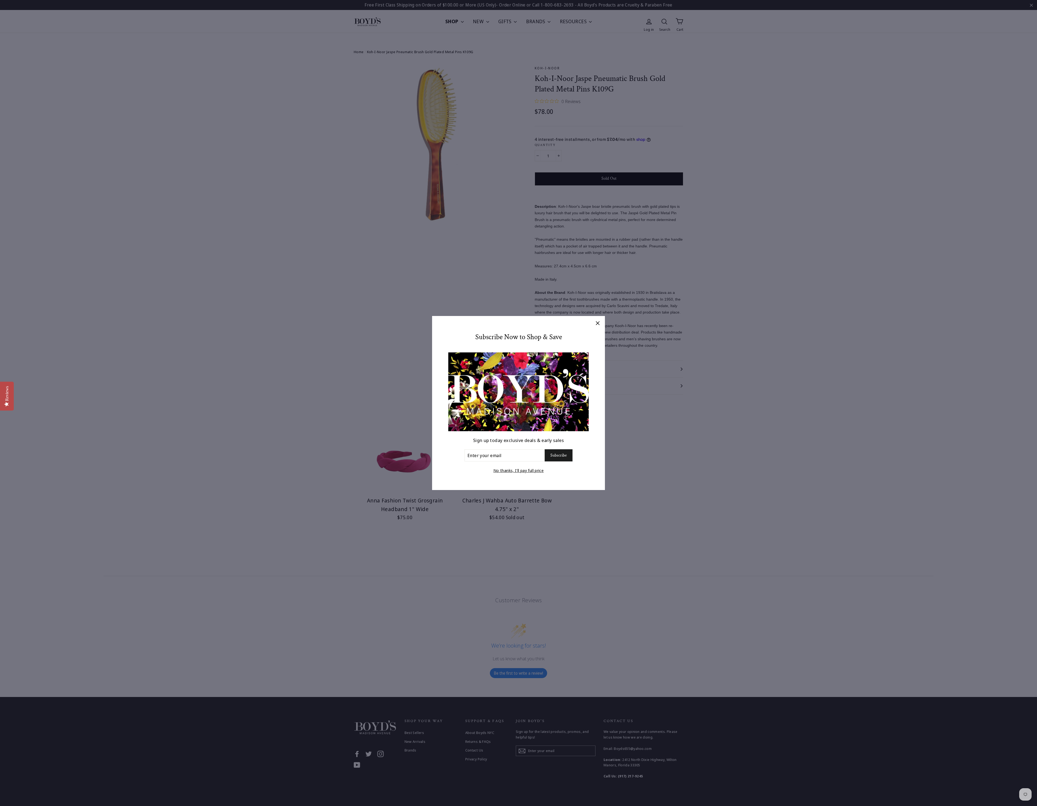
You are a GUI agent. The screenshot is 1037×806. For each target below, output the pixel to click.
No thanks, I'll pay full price (518, 470)
